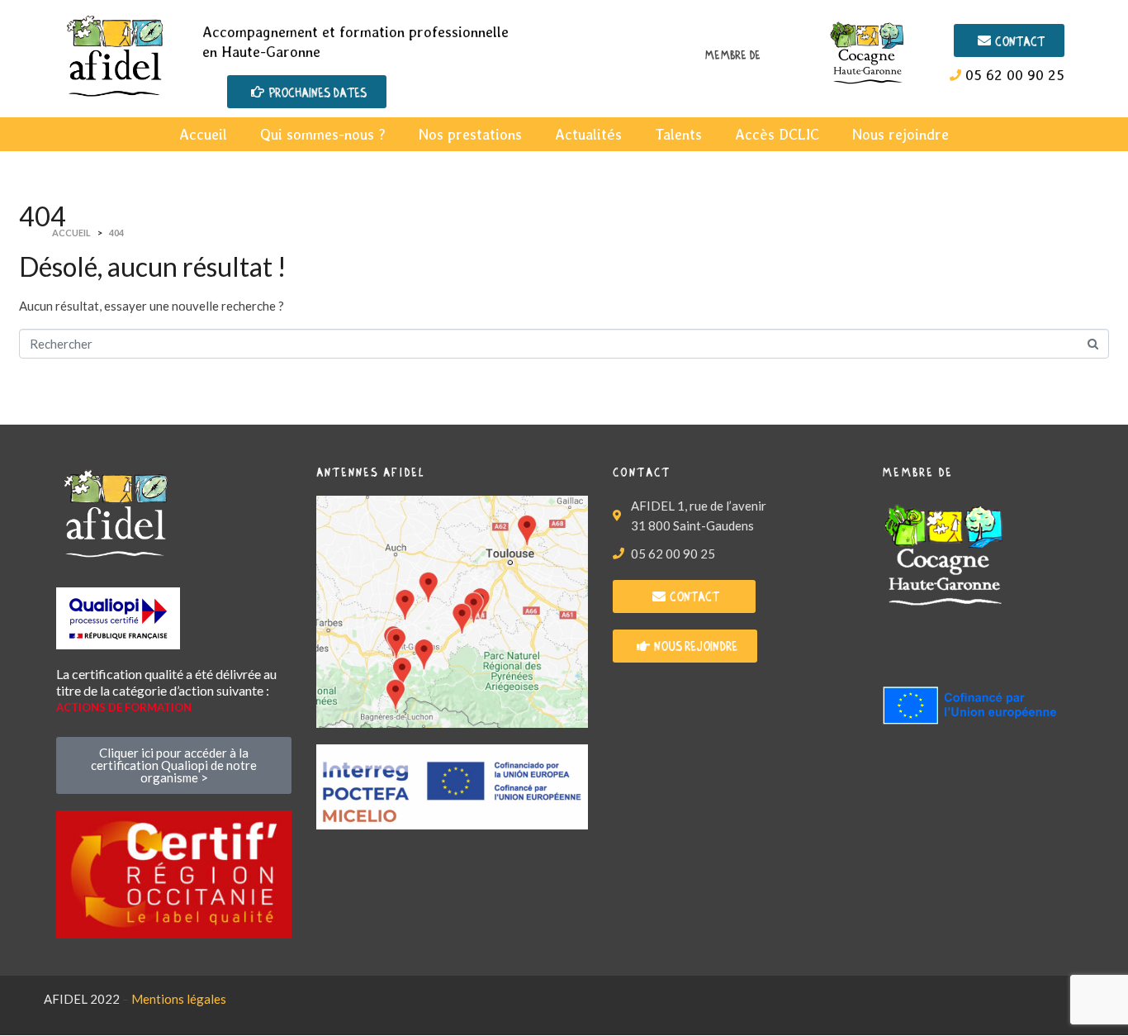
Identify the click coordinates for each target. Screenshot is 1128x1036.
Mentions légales (178, 998)
